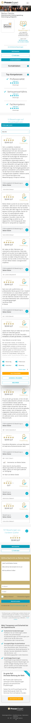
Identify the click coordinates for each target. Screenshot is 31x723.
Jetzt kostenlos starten (15, 699)
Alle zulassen (15, 373)
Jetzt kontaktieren (16, 60)
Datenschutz (25, 715)
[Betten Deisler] (7, 26)
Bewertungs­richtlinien (7, 715)
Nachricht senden (15, 601)
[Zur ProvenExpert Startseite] (9, 3)
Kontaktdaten (14, 65)
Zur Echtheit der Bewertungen (15, 47)
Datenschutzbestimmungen (17, 605)
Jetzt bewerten (15, 51)
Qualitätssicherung (17, 715)
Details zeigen (22, 369)
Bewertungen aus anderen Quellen (23, 41)
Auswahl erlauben (15, 378)
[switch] (17, 361)
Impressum (15, 716)
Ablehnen (15, 383)
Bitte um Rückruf (8, 597)
